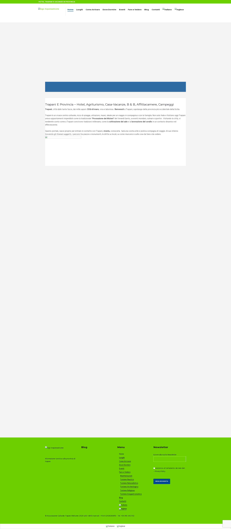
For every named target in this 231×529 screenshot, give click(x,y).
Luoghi (79, 9)
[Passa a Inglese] (179, 10)
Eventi (122, 9)
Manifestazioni (126, 476)
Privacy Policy (160, 471)
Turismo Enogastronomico (131, 494)
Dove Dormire (109, 9)
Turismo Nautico (127, 480)
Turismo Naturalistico (129, 483)
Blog (146, 9)
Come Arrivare (93, 9)
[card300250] (63, 137)
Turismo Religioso (127, 491)
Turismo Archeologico (129, 487)
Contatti (156, 9)
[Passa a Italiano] (110, 526)
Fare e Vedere (134, 9)
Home (70, 9)
